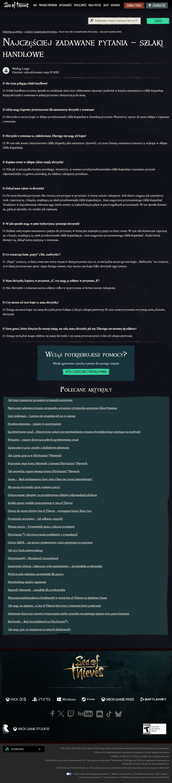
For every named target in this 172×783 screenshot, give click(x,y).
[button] (24, 749)
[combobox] (114, 21)
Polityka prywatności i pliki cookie (150, 774)
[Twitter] (61, 713)
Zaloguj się (159, 5)
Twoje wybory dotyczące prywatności (91, 774)
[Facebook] (52, 713)
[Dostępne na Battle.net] (153, 699)
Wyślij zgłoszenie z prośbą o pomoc (86, 372)
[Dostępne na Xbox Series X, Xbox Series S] (15, 699)
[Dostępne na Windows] (66, 699)
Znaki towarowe (110, 777)
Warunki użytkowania (122, 774)
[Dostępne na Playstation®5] (41, 699)
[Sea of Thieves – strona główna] (17, 5)
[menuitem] (35, 5)
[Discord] (99, 714)
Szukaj (158, 21)
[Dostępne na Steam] (88, 699)
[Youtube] (85, 713)
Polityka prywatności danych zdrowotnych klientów (145, 777)
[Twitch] (70, 714)
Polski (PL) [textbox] (17, 749)
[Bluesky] (118, 714)
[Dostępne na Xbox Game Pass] (117, 699)
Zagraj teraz (134, 5)
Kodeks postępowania (89, 777)
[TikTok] (109, 714)
